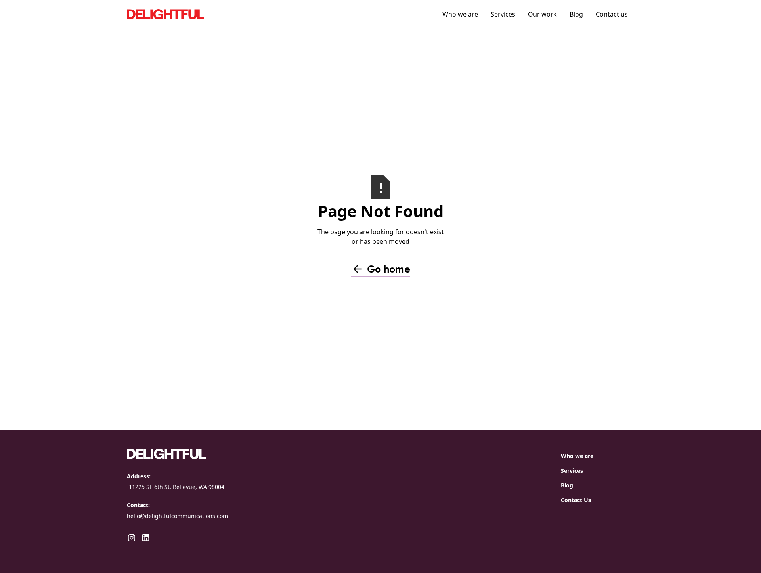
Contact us (612, 14)
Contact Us (576, 500)
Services (503, 14)
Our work (542, 14)
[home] (186, 14)
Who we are (460, 14)
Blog (576, 14)
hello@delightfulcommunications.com (177, 516)
